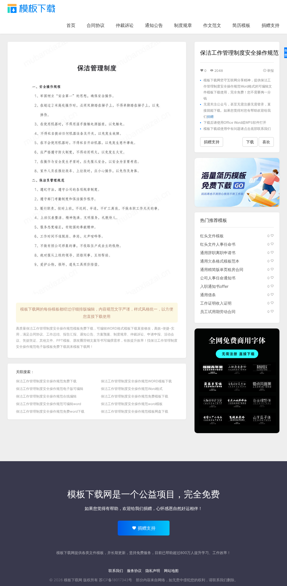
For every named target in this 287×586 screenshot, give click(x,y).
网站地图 (171, 570)
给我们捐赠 (141, 508)
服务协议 (134, 570)
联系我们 (115, 570)
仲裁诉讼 (125, 25)
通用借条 (208, 294)
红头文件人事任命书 (217, 244)
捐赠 (210, 116)
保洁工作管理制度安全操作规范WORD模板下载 (136, 381)
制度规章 (183, 25)
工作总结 (53, 334)
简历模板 (241, 25)
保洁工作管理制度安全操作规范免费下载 (46, 381)
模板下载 (31, 8)
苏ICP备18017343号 (115, 580)
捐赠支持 (270, 25)
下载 (250, 141)
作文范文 (212, 25)
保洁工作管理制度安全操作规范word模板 (132, 404)
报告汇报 (70, 334)
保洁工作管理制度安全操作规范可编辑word (48, 404)
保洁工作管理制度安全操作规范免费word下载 (50, 411)
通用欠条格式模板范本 (219, 261)
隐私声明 (152, 570)
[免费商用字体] (237, 380)
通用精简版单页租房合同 (221, 269)
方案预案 (103, 334)
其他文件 (46, 340)
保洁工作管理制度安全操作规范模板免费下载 (59, 328)
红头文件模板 (212, 235)
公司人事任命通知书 (217, 277)
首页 (70, 25)
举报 (270, 70)
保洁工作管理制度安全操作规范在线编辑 (46, 396)
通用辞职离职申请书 (217, 252)
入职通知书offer (214, 286)
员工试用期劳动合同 (217, 311)
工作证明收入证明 (216, 303)
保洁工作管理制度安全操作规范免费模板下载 (134, 396)
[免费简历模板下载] (237, 182)
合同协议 (96, 25)
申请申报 (154, 334)
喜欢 (266, 141)
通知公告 (154, 25)
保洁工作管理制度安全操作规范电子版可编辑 (49, 389)
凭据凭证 (29, 340)
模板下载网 (81, 346)
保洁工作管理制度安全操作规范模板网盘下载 (134, 411)
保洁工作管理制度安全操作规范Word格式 (132, 389)
